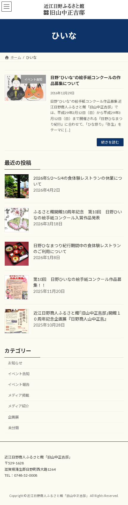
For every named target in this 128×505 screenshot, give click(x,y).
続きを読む (110, 142)
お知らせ (15, 363)
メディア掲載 (18, 395)
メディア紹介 (18, 406)
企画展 (13, 417)
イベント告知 (18, 374)
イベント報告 (18, 384)
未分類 (13, 428)
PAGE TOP (118, 483)
